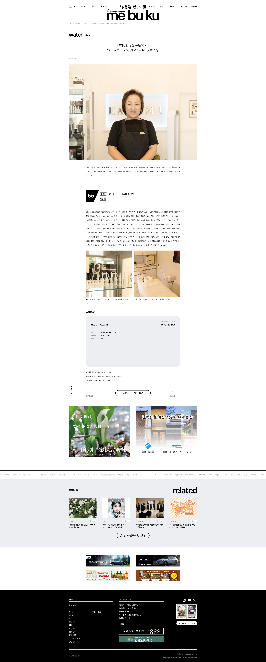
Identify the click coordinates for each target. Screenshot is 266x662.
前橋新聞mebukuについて (130, 605)
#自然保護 (253, 475)
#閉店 (110, 475)
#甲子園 (26, 475)
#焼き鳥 (200, 475)
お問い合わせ (124, 618)
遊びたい (72, 629)
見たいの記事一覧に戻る (133, 535)
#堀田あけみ (44, 475)
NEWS (71, 615)
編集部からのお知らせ (128, 608)
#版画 (215, 475)
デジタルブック (75, 638)
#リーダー (140, 475)
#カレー (18, 475)
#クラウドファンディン (57, 475)
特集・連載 (96, 612)
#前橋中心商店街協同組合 (90, 475)
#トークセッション (128, 475)
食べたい (84, 6)
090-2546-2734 (168, 325)
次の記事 (171, 396)
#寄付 (260, 475)
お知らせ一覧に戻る (133, 393)
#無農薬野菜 (184, 475)
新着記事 (77, 23)
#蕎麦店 (103, 475)
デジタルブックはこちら (187, 623)
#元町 (244, 475)
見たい (94, 6)
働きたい (184, 6)
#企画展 (208, 475)
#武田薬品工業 (150, 475)
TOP (70, 23)
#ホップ (70, 475)
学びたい (173, 6)
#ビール (78, 475)
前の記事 (89, 396)
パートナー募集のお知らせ (130, 615)
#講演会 (117, 475)
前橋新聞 (194, 6)
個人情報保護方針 (74, 656)
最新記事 (72, 605)
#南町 (221, 475)
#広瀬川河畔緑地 (173, 475)
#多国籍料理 (236, 475)
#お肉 (228, 475)
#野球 (192, 475)
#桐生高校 (35, 475)
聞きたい (104, 6)
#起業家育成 (161, 475)
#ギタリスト (9, 475)
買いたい (162, 6)
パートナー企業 (125, 612)
